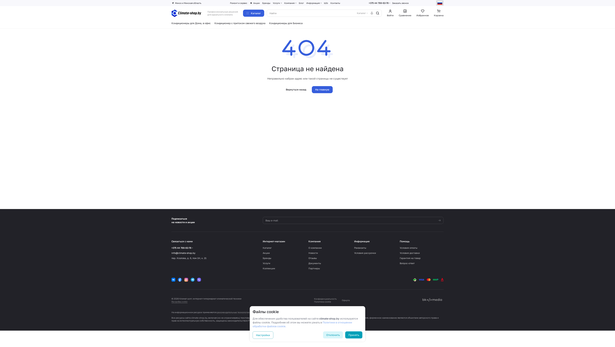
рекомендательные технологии (233, 312)
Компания (314, 241)
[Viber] (199, 280)
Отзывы (312, 258)
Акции (266, 253)
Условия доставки (410, 253)
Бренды (267, 258)
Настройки (263, 335)
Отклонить (333, 335)
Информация (362, 241)
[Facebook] (180, 280)
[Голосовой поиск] (371, 13)
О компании (315, 247)
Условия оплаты (408, 247)
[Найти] (377, 13)
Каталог (267, 247)
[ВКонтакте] (173, 280)
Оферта (346, 300)
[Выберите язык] (440, 3)
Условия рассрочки (365, 253)
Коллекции (269, 268)
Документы (314, 263)
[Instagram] (186, 280)
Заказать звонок (400, 3)
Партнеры (314, 268)
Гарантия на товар (410, 258)
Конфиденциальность (325, 299)
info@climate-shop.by (183, 253)
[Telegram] (193, 280)
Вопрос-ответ (407, 263)
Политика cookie (322, 301)
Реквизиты (360, 247)
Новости (313, 253)
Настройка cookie (179, 301)
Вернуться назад (296, 89)
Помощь (405, 241)
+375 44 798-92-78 (379, 3)
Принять (353, 335)
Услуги (266, 263)
